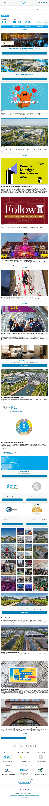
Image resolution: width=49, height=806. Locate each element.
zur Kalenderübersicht (24, 476)
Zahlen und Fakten (7, 452)
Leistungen (14, 451)
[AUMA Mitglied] (18, 746)
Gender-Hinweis (21, 795)
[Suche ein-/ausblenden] (12, 3)
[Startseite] (23, 2)
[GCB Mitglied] (31, 746)
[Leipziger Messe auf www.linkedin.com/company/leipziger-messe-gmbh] (29, 789)
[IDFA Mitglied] (27, 746)
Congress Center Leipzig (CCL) (15, 410)
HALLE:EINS (14, 408)
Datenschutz (27, 795)
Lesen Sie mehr (24, 117)
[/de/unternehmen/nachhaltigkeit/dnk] (24, 757)
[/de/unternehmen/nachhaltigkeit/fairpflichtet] (24, 770)
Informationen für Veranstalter (24, 78)
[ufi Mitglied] (14, 746)
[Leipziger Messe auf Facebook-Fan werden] (20, 789)
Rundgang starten (24, 612)
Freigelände (12, 406)
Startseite (2, 8)
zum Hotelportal (24, 365)
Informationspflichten (34, 795)
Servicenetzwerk (10, 453)
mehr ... (24, 53)
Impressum (12, 795)
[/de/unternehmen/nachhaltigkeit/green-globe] (40, 757)
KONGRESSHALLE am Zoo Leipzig (16, 411)
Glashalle (13, 407)
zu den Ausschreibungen (24, 782)
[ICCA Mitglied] (35, 746)
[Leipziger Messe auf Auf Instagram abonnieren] (26, 789)
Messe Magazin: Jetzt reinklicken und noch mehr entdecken (13, 737)
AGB (16, 795)
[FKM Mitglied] (22, 746)
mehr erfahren (12, 499)
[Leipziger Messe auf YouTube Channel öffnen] (23, 789)
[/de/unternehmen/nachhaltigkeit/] (8, 757)
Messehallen (13, 405)
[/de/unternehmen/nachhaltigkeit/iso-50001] (8, 770)
